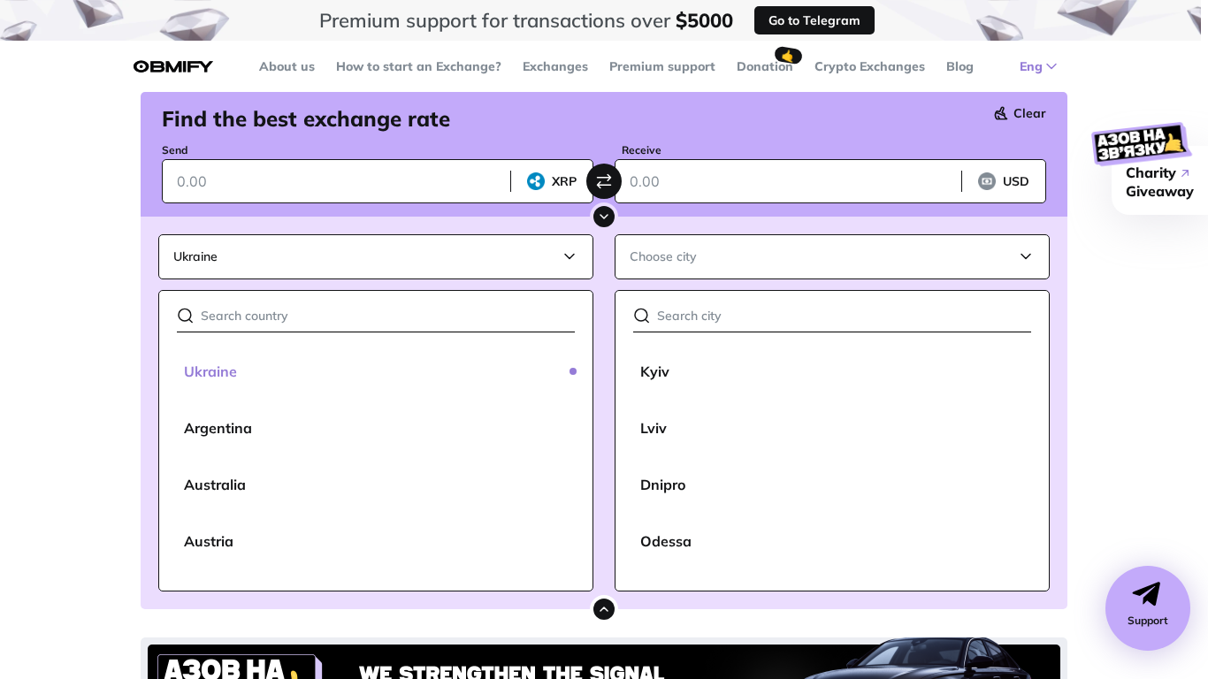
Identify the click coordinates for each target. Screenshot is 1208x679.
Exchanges (555, 66)
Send (174, 149)
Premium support (662, 66)
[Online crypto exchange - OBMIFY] (173, 67)
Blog (960, 66)
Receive (641, 149)
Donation (765, 66)
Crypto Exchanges (869, 66)
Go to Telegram (814, 20)
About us (287, 66)
